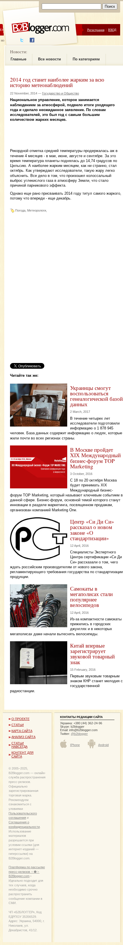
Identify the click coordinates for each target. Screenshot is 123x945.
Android (103, 745)
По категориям (86, 59)
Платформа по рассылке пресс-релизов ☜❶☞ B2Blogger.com (27, 871)
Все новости (49, 59)
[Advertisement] (66, 129)
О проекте (20, 719)
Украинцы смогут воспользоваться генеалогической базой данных (96, 396)
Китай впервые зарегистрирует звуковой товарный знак (92, 654)
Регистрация (95, 29)
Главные (18, 59)
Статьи (17, 725)
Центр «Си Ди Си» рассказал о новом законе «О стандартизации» (92, 530)
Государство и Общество (60, 93)
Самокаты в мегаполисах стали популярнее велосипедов (91, 597)
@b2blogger (79, 733)
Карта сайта (21, 731)
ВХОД (112, 29)
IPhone (75, 745)
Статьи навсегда (19, 744)
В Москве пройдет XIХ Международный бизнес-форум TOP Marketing (95, 458)
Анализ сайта (23, 737)
